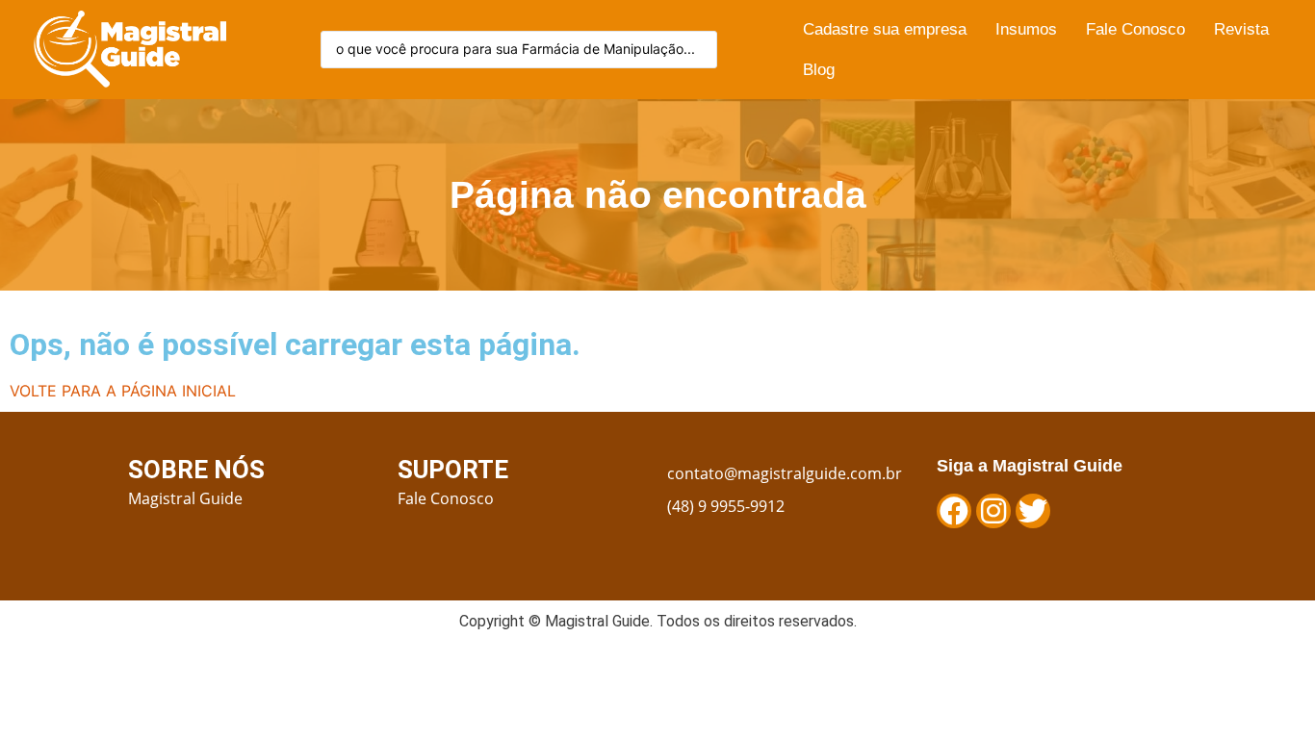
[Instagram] (993, 511)
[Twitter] (1033, 511)
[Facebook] (954, 511)
